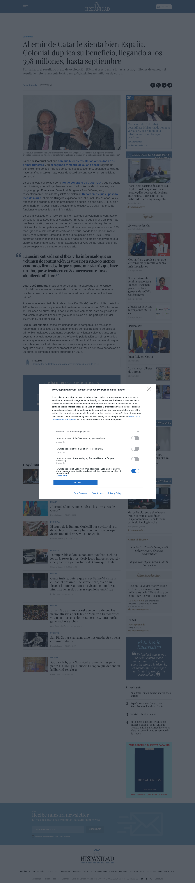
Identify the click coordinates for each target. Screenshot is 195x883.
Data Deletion (80, 493)
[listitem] (97, 431)
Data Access (97, 493)
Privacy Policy (114, 493)
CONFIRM (75, 482)
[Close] (150, 390)
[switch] (135, 438)
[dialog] (97, 441)
